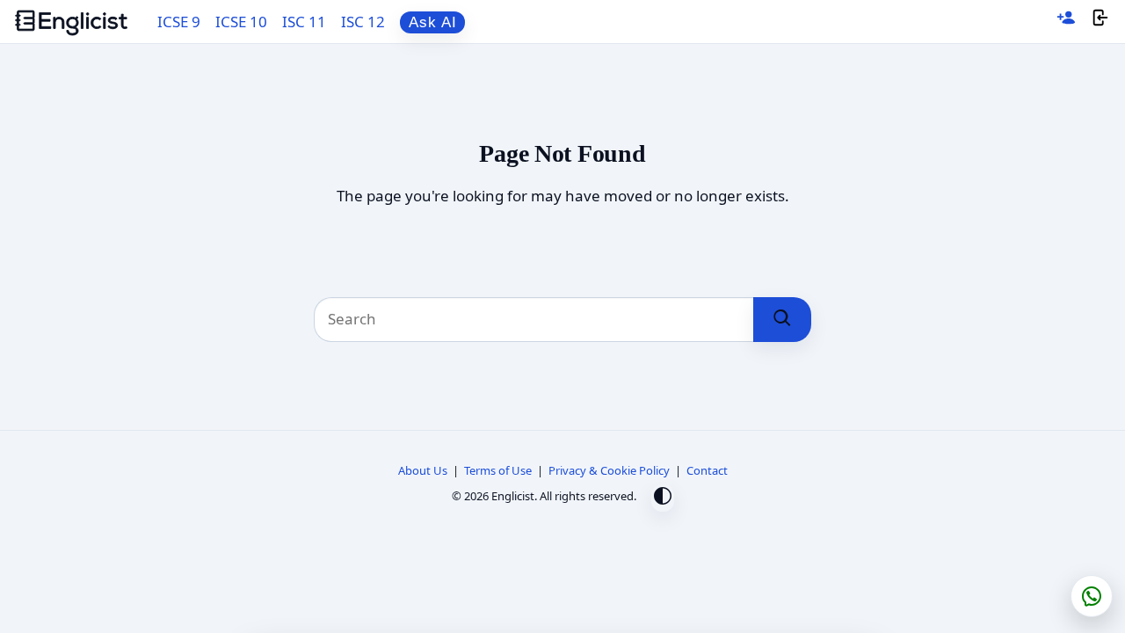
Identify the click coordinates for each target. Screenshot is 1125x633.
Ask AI (433, 22)
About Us (422, 470)
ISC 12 (363, 21)
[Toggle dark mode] (662, 498)
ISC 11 (304, 21)
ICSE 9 (178, 21)
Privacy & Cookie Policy (609, 470)
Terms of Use (498, 470)
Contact (707, 470)
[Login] (1100, 21)
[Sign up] (1066, 21)
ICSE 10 (241, 21)
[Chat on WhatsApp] (1092, 596)
